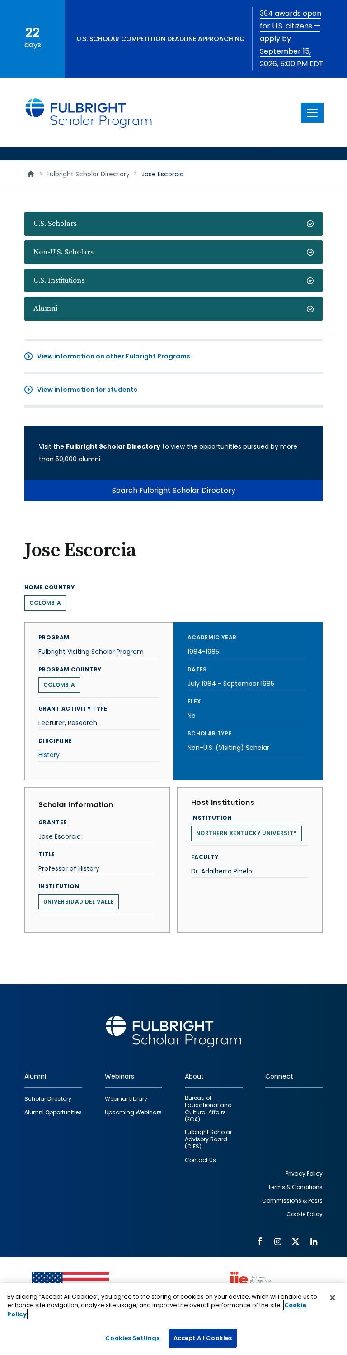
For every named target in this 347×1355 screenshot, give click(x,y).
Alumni (45, 308)
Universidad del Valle (78, 901)
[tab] (173, 224)
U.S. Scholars (55, 223)
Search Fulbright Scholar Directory (173, 490)
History (49, 754)
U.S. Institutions (58, 280)
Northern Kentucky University (246, 833)
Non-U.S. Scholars (63, 252)
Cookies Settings (132, 1338)
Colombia (45, 602)
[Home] (89, 112)
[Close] (332, 1298)
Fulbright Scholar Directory (88, 174)
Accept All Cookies (203, 1338)
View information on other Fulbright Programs (113, 356)
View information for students (87, 389)
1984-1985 (203, 651)
